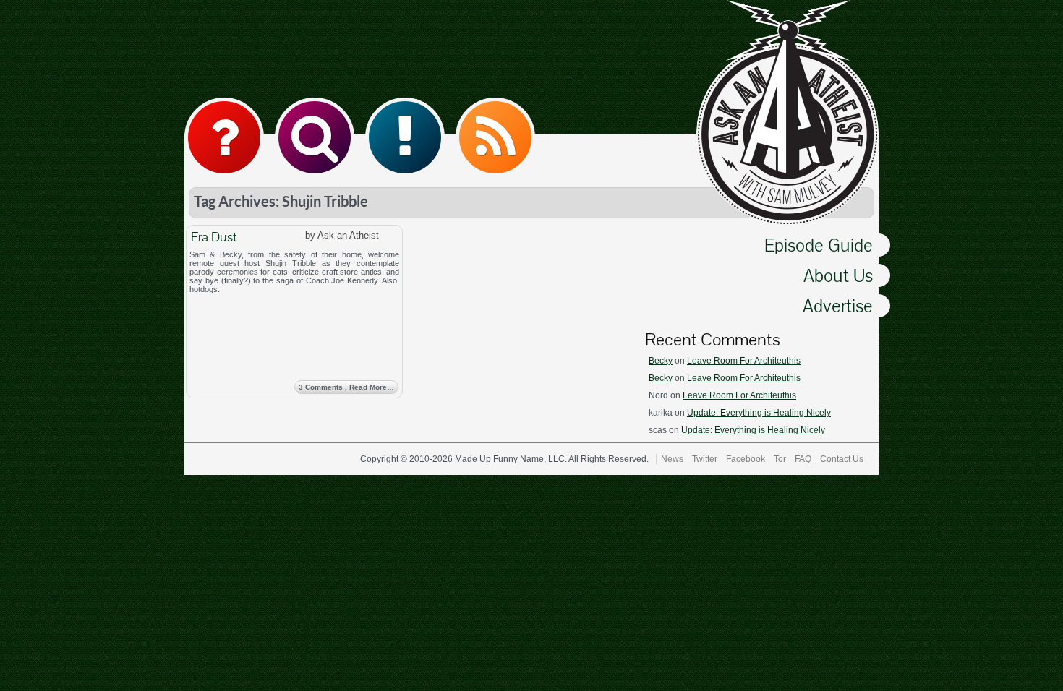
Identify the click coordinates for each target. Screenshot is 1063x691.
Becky (661, 361)
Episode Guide (818, 245)
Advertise (838, 305)
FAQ (803, 459)
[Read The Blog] (405, 137)
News (672, 459)
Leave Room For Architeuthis (744, 361)
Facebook (745, 459)
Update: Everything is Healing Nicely (759, 413)
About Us (838, 275)
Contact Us (841, 459)
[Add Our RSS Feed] (495, 137)
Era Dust (214, 236)
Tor (780, 459)
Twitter (704, 459)
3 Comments (346, 387)
